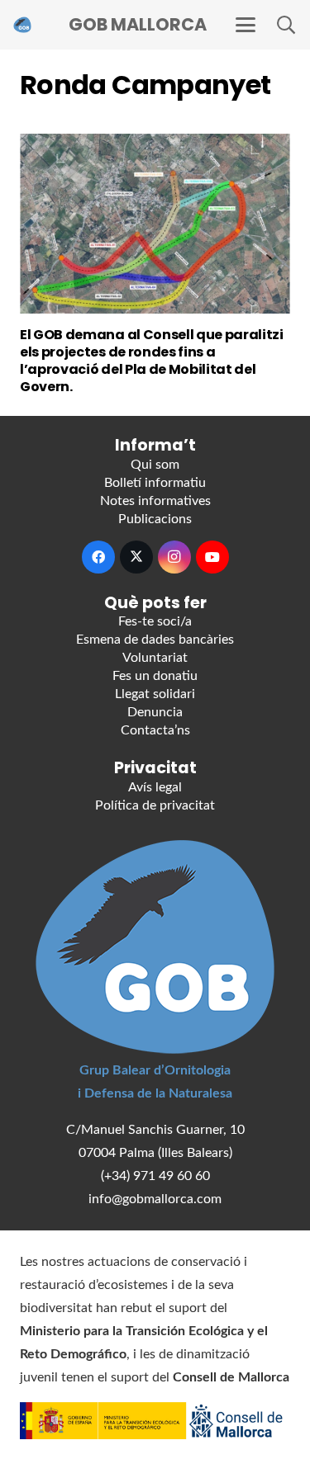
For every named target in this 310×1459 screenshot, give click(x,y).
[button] (245, 25)
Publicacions (155, 519)
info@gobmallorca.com (155, 1199)
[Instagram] (174, 557)
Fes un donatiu (155, 675)
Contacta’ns (155, 730)
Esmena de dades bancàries (155, 639)
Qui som (155, 464)
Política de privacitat (155, 805)
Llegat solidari (155, 694)
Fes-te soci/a (155, 621)
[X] (136, 557)
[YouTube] (212, 557)
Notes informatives (155, 501)
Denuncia (155, 712)
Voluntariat (155, 657)
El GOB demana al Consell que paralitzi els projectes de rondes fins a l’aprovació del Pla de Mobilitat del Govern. (152, 360)
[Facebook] (98, 557)
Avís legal (155, 787)
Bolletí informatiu (155, 482)
